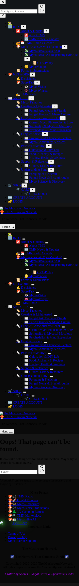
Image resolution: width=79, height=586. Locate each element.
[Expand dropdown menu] (24, 239)
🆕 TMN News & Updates (41, 249)
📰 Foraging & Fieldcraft (40, 379)
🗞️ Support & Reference (32, 368)
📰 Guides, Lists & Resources (43, 372)
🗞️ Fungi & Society (29, 341)
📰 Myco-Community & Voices (44, 349)
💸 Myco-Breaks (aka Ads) (42, 261)
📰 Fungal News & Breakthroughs (46, 383)
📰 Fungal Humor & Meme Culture (47, 322)
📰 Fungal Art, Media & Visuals (45, 318)
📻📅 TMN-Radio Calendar (34, 253)
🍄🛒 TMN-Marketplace (24, 515)
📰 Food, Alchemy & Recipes (43, 360)
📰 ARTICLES (18, 306)
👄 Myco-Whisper (36, 299)
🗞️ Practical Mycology (31, 352)
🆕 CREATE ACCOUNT (25, 402)
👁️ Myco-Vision (35, 295)
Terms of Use (16, 533)
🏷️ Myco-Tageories (29, 310)
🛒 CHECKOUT (35, 398)
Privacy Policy (17, 537)
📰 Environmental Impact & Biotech (48, 345)
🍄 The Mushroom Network (18, 212)
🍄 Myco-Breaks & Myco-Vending (39, 257)
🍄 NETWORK (19, 283)
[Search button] (41, 469)
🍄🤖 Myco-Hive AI (22, 519)
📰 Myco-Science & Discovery (44, 387)
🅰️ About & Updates (30, 241)
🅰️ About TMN (34, 245)
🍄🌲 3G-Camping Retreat (26, 511)
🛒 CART (23, 395)
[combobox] (18, 472)
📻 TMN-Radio (26, 303)
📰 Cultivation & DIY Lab (41, 356)
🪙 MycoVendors (35, 276)
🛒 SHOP (14, 391)
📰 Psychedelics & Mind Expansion (47, 337)
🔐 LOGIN (15, 406)
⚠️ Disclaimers (26, 287)
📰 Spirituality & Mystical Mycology (48, 333)
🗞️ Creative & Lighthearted (34, 314)
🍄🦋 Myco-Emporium (23, 504)
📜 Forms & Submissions (32, 280)
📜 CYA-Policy (42, 272)
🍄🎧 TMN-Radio (20, 496)
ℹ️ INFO (14, 238)
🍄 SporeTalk (25, 291)
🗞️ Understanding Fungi (32, 375)
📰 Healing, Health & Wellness (44, 364)
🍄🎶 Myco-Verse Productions (28, 508)
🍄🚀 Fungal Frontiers (23, 500)
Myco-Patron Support (22, 540)
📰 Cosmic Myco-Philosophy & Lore (48, 329)
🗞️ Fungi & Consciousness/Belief (38, 326)
